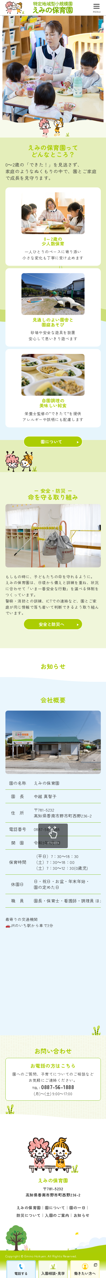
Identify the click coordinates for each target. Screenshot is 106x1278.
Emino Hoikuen (35, 1256)
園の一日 (77, 1207)
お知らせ (81, 1215)
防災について (29, 1215)
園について (51, 441)
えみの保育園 (29, 1207)
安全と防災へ (52, 624)
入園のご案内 (57, 1215)
